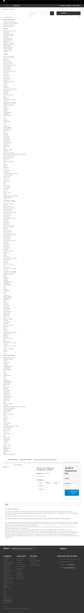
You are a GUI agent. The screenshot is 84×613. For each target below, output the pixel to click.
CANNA (5, 111)
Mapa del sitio (20, 578)
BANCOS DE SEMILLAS (9, 31)
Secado (5, 86)
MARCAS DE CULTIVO (9, 103)
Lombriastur (6, 185)
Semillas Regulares (8, 26)
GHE (4, 118)
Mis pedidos (33, 558)
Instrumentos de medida (9, 99)
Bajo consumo (7, 90)
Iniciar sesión (76, 5)
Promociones (7, 451)
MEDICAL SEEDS (8, 43)
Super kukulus (7, 192)
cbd (4, 453)
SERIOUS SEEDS (8, 47)
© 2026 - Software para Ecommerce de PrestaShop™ (16, 608)
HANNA (5, 120)
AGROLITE (6, 108)
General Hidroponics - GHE (10, 173)
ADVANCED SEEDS (8, 34)
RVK (4, 148)
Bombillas (5, 93)
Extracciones (6, 572)
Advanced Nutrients (8, 157)
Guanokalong (6, 181)
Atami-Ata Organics (8, 161)
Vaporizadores (7, 570)
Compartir (47, 482)
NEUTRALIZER (7, 129)
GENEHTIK (6, 41)
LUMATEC (6, 126)
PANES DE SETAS (9, 454)
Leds (4, 96)
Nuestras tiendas (21, 566)
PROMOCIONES (7, 600)
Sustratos (5, 198)
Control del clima (7, 62)
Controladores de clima (9, 71)
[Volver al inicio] (5, 460)
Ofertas (5, 449)
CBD (4, 594)
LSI (4, 124)
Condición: (39, 473)
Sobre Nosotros (21, 576)
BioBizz (5, 166)
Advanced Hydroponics (9, 155)
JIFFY (5, 123)
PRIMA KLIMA (7, 139)
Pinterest (40, 485)
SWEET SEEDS (7, 48)
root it (4, 191)
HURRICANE (6, 121)
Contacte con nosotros (65, 5)
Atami (4, 160)
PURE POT (6, 145)
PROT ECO (6, 141)
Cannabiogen (6, 170)
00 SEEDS (6, 32)
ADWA (5, 106)
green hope (6, 176)
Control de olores (7, 63)
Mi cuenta (33, 556)
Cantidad (67, 478)
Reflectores (6, 98)
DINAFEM (6, 37)
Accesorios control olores (9, 65)
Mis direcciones (34, 563)
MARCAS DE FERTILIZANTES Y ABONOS (14, 154)
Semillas (9, 17)
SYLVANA (5, 151)
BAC (4, 163)
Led (4, 347)
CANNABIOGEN (7, 112)
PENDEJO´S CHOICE (9, 44)
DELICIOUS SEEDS (8, 35)
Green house (6, 178)
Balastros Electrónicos (9, 207)
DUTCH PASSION (8, 40)
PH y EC (5, 100)
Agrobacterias (7, 158)
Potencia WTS (7, 598)
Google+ (55, 482)
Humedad (6, 74)
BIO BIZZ (5, 109)
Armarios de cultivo (8, 57)
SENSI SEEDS (7, 45)
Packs (5, 353)
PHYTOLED (6, 136)
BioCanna (6, 167)
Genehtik (5, 172)
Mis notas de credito (35, 560)
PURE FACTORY (7, 142)
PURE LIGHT (6, 144)
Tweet (40, 482)
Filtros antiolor (7, 68)
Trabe (4, 194)
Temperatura (6, 75)
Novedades (19, 562)
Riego (4, 84)
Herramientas (6, 78)
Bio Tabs (5, 164)
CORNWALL (6, 114)
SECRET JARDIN (7, 149)
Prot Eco (5, 190)
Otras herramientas (8, 81)
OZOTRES (6, 133)
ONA (4, 132)
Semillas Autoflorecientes (9, 22)
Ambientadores (7, 66)
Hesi (4, 182)
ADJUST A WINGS (8, 105)
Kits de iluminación (8, 95)
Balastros (5, 92)
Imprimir (41, 489)
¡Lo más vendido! (21, 564)
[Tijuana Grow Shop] (15, 12)
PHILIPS (5, 135)
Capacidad (67, 483)
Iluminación (6, 87)
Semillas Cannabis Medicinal (10, 23)
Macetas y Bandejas (8, 348)
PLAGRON (6, 138)
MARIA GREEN (7, 127)
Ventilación (6, 77)
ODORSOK (6, 130)
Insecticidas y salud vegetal (10, 195)
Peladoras (6, 83)
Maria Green (6, 187)
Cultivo (5, 51)
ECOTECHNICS (7, 115)
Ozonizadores (7, 69)
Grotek (5, 179)
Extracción (6, 72)
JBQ (4, 184)
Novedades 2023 (7, 50)
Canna (5, 169)
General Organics (8, 175)
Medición (5, 80)
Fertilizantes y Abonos (9, 152)
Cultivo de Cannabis (8, 56)
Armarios (5, 59)
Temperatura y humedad (9, 102)
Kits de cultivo (7, 60)
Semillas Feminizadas (9, 25)
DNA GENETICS (7, 38)
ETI (4, 117)
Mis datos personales (35, 565)
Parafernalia (7, 448)
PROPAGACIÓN (7, 197)
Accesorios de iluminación (10, 89)
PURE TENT (6, 146)
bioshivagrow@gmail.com (69, 567)
